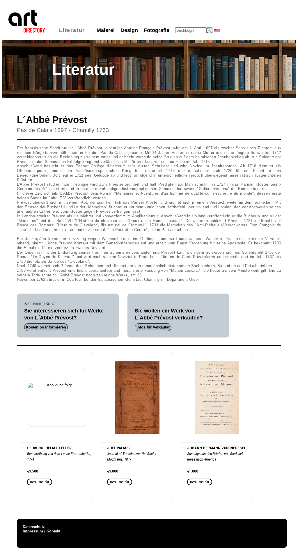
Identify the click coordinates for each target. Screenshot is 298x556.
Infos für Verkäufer (153, 327)
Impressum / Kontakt (41, 531)
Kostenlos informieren (46, 327)
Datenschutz (34, 527)
